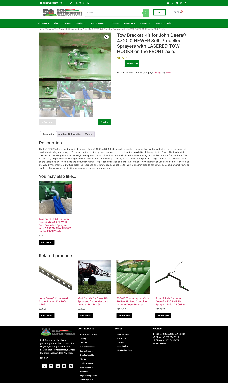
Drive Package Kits (87, 355)
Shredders (84, 371)
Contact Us (121, 338)
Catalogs (83, 339)
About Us (143, 23)
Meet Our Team (123, 334)
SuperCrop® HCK (86, 380)
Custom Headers (86, 351)
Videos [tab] (88, 134)
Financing (115, 23)
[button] (106, 37)
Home (41, 29)
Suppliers (79, 23)
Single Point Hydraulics (88, 376)
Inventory (67, 23)
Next (103, 122)
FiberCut (83, 359)
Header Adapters (86, 363)
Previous (48, 122)
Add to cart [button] (46, 242)
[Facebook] (185, 3)
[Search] (146, 13)
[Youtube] (168, 3)
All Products (42, 23)
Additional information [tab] (69, 134)
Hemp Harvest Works (163, 23)
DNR (168, 72)
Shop (56, 23)
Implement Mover (86, 367)
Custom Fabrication (87, 347)
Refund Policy (122, 346)
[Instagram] (181, 3)
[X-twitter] (172, 3)
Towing (49, 29)
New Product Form (124, 350)
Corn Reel (83, 343)
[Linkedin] (177, 3)
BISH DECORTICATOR (88, 335)
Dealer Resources (97, 23)
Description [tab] (48, 134)
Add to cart (132, 63)
